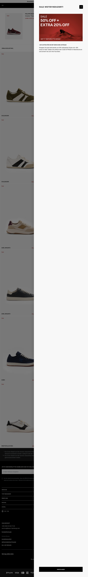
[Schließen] (81, 7)
